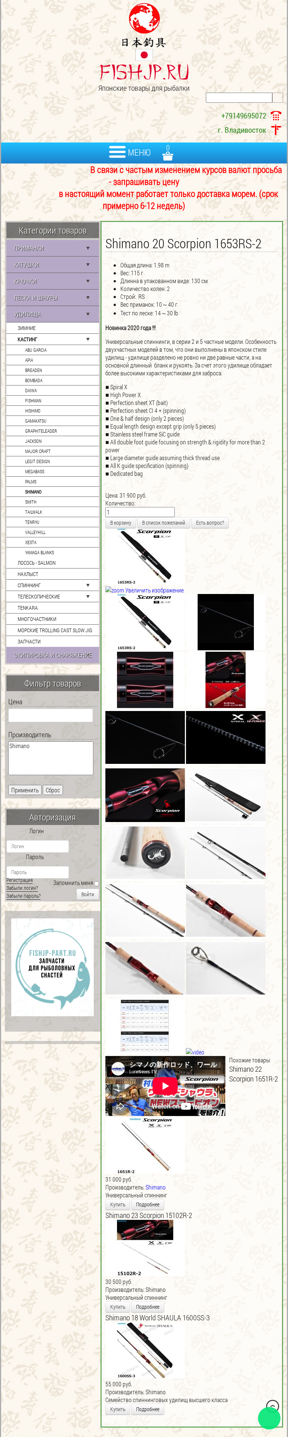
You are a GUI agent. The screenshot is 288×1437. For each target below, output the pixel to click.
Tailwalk (33, 512)
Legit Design (37, 461)
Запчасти (29, 641)
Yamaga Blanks (39, 552)
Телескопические (39, 596)
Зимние (27, 328)
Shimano (33, 492)
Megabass (34, 471)
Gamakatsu (35, 421)
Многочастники (37, 618)
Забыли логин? (22, 887)
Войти (87, 894)
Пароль (35, 857)
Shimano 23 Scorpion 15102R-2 (148, 1215)
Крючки (25, 281)
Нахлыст (28, 574)
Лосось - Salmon (37, 562)
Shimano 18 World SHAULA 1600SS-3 (157, 1317)
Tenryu (32, 522)
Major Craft (38, 451)
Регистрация (19, 880)
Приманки (29, 248)
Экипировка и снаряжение (53, 655)
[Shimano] (51, 746)
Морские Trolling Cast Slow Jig (55, 630)
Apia (29, 360)
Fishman (33, 401)
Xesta (30, 542)
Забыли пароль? (23, 895)
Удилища (27, 314)
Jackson (33, 441)
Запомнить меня (73, 882)
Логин (36, 831)
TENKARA (28, 607)
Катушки (26, 264)
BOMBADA (33, 380)
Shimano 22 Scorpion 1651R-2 (253, 1073)
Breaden (33, 370)
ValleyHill (35, 532)
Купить (117, 1204)
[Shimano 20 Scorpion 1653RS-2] (145, 622)
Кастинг (28, 339)
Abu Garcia (35, 350)
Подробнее (147, 1204)
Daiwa (31, 390)
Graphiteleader (41, 431)
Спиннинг (29, 585)
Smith (30, 502)
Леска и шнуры (35, 297)
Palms (30, 481)
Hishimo (32, 411)
